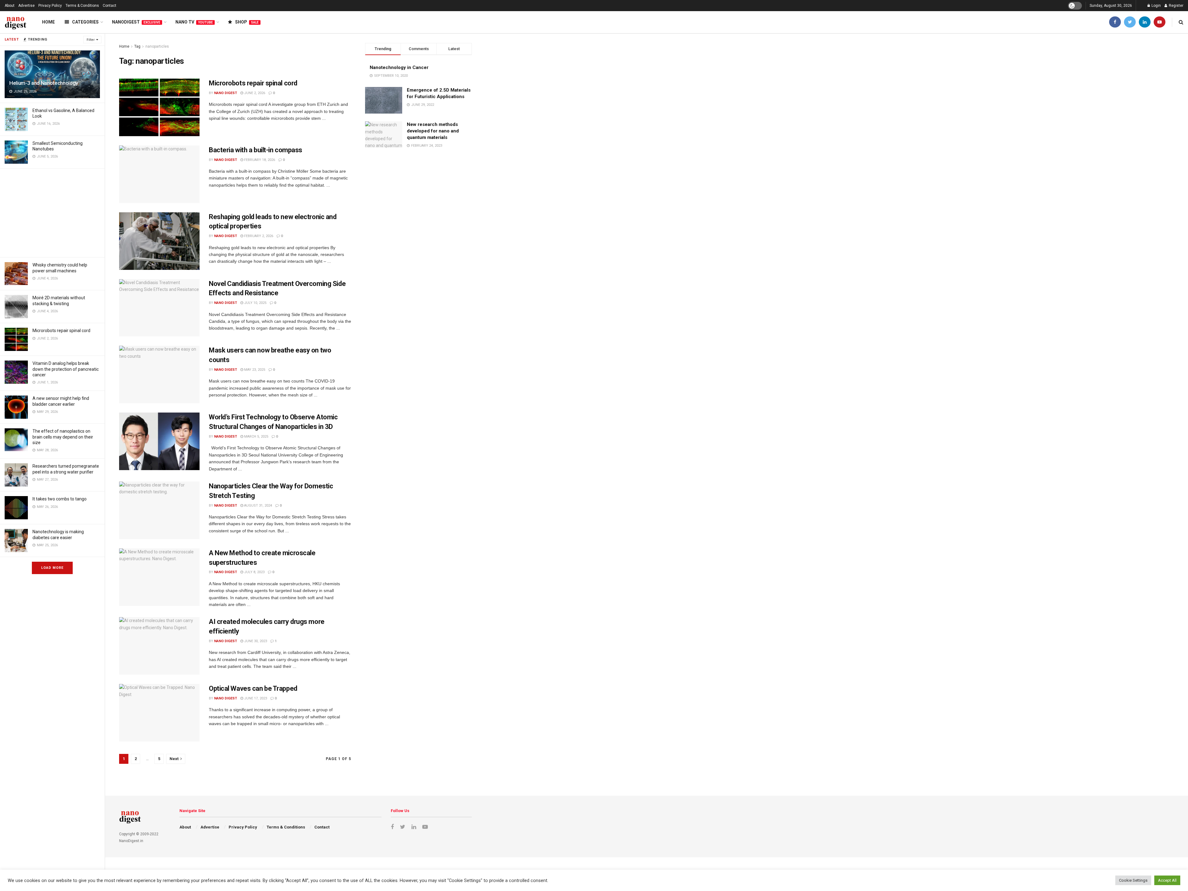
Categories (85, 21)
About (10, 5)
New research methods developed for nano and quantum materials (433, 131)
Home (48, 21)
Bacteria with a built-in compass (255, 150)
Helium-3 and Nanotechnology (43, 83)
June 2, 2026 (254, 93)
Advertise (26, 5)
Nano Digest (225, 93)
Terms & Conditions (82, 5)
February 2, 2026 (258, 236)
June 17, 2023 (255, 698)
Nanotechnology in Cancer (399, 67)
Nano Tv (194, 21)
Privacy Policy (50, 5)
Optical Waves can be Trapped (253, 688)
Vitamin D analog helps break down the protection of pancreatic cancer (65, 369)
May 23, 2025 (254, 370)
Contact (109, 5)
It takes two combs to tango (59, 498)
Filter (91, 40)
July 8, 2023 (254, 572)
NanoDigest (136, 21)
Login (1156, 5)
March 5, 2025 (255, 437)
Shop (247, 21)
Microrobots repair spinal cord (61, 330)
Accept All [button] (1167, 880)
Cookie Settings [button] (1133, 880)
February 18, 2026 (259, 160)
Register (1175, 5)
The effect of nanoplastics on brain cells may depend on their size (62, 437)
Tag (137, 46)
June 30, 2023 (255, 641)
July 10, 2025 (254, 303)
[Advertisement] (52, 212)
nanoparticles (157, 46)
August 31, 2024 (257, 506)
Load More (52, 568)
